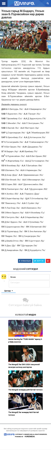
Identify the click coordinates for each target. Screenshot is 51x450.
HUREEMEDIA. (30, 437)
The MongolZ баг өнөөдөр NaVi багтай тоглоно (23, 413)
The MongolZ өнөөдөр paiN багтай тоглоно (25, 390)
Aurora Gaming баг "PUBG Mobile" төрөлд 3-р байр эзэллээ (25, 340)
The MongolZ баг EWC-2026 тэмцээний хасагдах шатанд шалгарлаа (24, 365)
